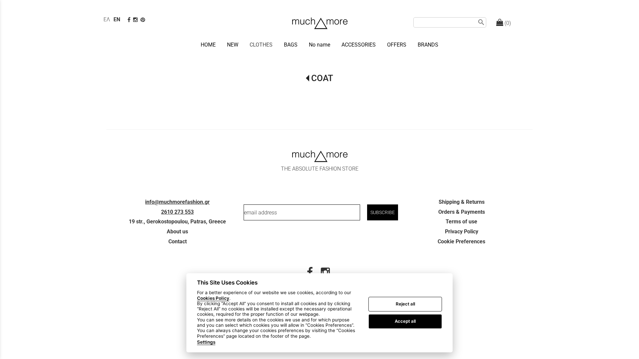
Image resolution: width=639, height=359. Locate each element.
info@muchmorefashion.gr (177, 202)
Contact (177, 241)
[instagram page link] (136, 20)
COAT (322, 78)
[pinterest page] (143, 20)
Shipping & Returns (462, 202)
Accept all (405, 321)
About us (177, 231)
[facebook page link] (129, 20)
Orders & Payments (461, 212)
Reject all (405, 303)
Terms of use (461, 221)
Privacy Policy (461, 231)
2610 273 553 (177, 212)
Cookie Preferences (461, 241)
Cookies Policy (213, 297)
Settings (206, 342)
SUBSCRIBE (382, 212)
